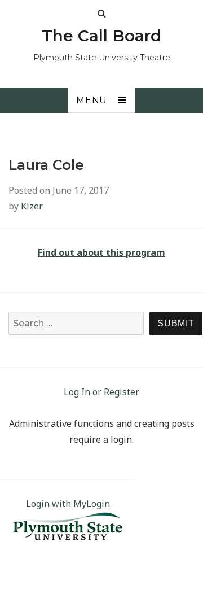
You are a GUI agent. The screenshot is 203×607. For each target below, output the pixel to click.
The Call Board (101, 35)
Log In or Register (101, 392)
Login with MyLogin (68, 503)
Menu (91, 100)
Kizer (32, 206)
